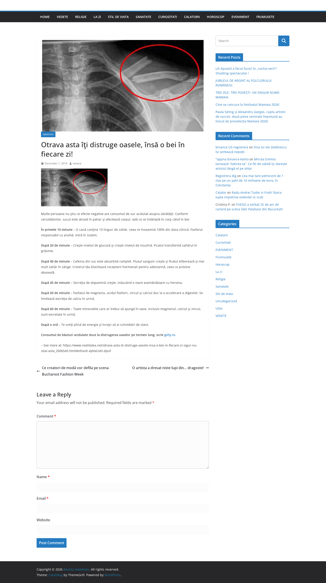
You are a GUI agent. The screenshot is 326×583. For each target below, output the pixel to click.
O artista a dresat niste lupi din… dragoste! (168, 367)
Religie (80, 17)
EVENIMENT (240, 17)
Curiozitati (167, 17)
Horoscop (215, 17)
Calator (221, 192)
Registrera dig (226, 176)
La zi (97, 17)
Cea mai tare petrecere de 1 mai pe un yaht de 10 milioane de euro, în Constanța (249, 180)
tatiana (77, 163)
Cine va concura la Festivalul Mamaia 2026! (247, 104)
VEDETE (62, 17)
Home (45, 17)
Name (43, 476)
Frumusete (265, 17)
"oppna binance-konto (232, 159)
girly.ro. (170, 335)
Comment (46, 416)
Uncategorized (226, 301)
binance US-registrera (232, 147)
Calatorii (192, 17)
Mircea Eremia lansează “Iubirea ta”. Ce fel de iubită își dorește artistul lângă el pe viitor (251, 164)
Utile (219, 308)
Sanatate (143, 17)
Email (43, 498)
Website (43, 519)
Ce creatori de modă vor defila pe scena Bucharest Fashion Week (75, 371)
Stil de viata (118, 17)
